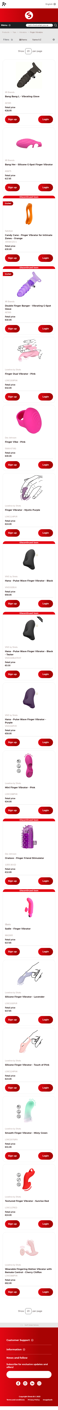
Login (45, 119)
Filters (6, 40)
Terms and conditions (16, 1400)
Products (6, 32)
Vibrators (23, 32)
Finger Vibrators (36, 32)
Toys (15, 32)
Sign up (12, 119)
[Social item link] (18, 1385)
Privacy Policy (34, 1400)
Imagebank (47, 1400)
